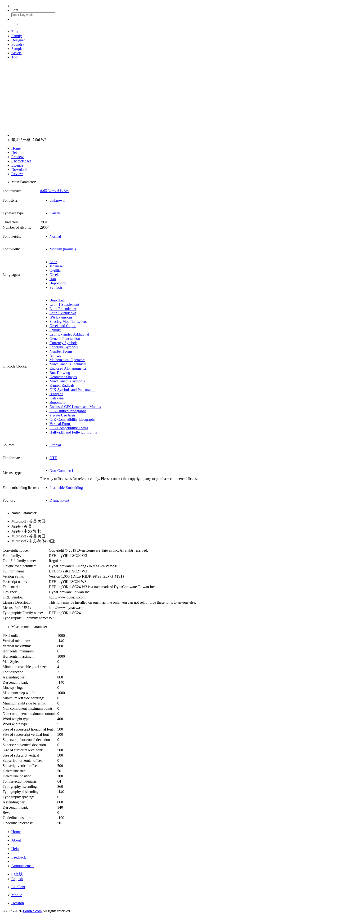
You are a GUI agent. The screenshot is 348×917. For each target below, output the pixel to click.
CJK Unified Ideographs (67, 411)
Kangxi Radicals (61, 385)
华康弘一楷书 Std (54, 191)
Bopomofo (57, 283)
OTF (53, 458)
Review (17, 174)
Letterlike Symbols (63, 347)
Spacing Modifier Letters (68, 321)
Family (16, 36)
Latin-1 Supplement (64, 304)
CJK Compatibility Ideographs (72, 419)
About (16, 840)
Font (14, 32)
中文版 (17, 874)
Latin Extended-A (62, 309)
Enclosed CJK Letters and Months (75, 407)
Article (16, 53)
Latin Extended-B (62, 313)
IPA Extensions (60, 317)
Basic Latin (58, 300)
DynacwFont (59, 500)
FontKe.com (32, 911)
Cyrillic (55, 270)
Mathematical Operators (67, 360)
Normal (55, 236)
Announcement (22, 866)
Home (16, 148)
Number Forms (60, 351)
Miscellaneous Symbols (67, 381)
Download (19, 170)
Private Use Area (62, 415)
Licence (17, 165)
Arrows (55, 356)
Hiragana (56, 394)
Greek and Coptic (62, 326)
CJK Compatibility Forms (68, 428)
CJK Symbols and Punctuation (72, 390)
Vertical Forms (60, 424)
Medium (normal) (62, 249)
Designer (18, 40)
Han (52, 279)
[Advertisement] (174, 96)
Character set (21, 161)
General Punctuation (64, 339)
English (17, 879)
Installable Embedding (66, 488)
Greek (54, 275)
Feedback (18, 857)
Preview (17, 157)
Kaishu (54, 213)
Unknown (57, 200)
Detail (15, 153)
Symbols (55, 287)
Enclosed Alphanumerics (68, 368)
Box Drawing (59, 373)
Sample (16, 49)
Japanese (56, 266)
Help (15, 849)
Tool (14, 57)
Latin (53, 262)
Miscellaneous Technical (67, 364)
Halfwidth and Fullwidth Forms (73, 432)
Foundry (17, 44)
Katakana (56, 398)
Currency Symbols (63, 343)
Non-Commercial (62, 471)
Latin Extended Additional (69, 334)
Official (55, 445)
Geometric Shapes (63, 377)
